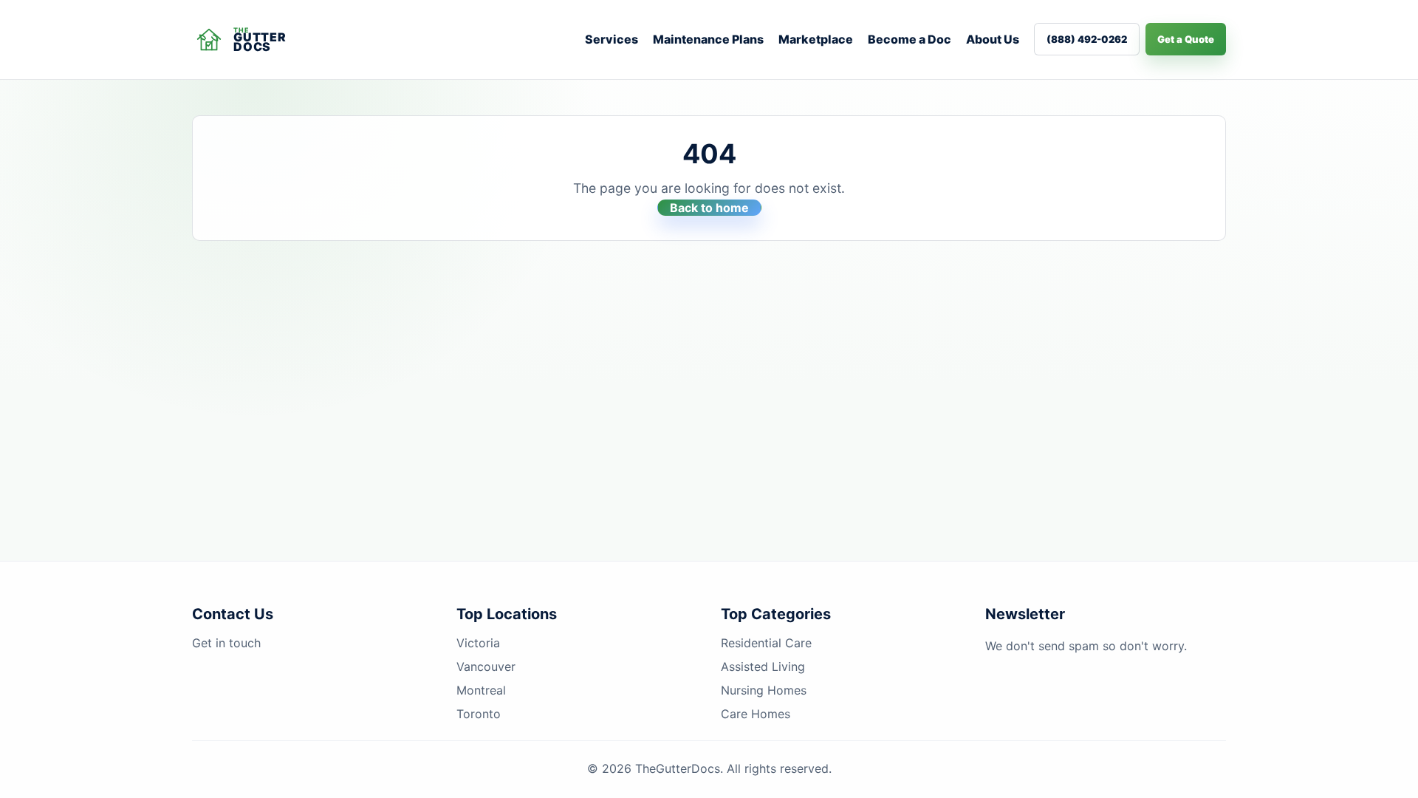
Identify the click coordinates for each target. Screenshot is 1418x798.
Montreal (481, 690)
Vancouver (486, 666)
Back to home (709, 207)
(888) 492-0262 (1087, 39)
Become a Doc (909, 39)
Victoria (478, 642)
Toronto (478, 713)
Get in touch (226, 642)
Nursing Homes (763, 690)
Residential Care (766, 642)
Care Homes (755, 713)
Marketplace (815, 39)
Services (611, 39)
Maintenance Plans (708, 39)
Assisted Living (763, 666)
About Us (992, 39)
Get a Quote (1185, 39)
